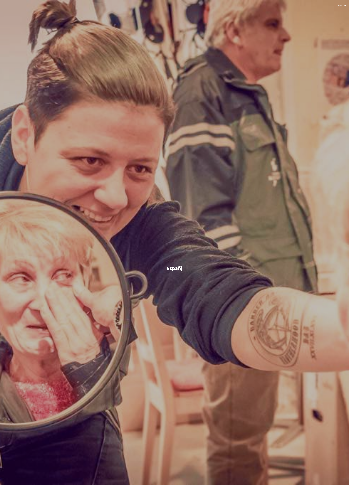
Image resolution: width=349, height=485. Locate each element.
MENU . (343, 6)
